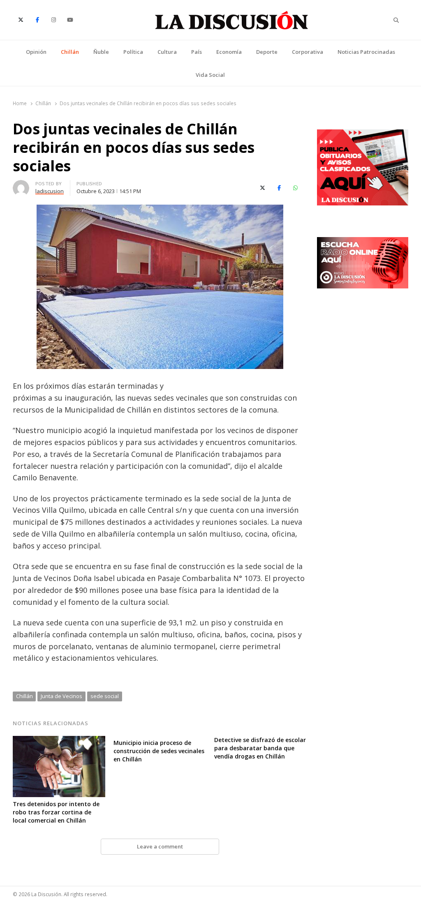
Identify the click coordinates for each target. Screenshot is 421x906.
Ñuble (101, 51)
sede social (104, 696)
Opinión (36, 51)
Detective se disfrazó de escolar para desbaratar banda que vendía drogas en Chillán (260, 748)
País (196, 51)
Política (133, 51)
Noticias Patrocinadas (366, 51)
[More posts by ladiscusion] (21, 185)
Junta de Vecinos (61, 696)
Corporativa (307, 51)
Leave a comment (160, 846)
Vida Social (210, 74)
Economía (229, 51)
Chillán (70, 51)
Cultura (167, 51)
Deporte (267, 51)
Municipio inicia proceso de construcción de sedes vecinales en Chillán (158, 751)
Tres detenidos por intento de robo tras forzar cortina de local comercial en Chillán (56, 812)
